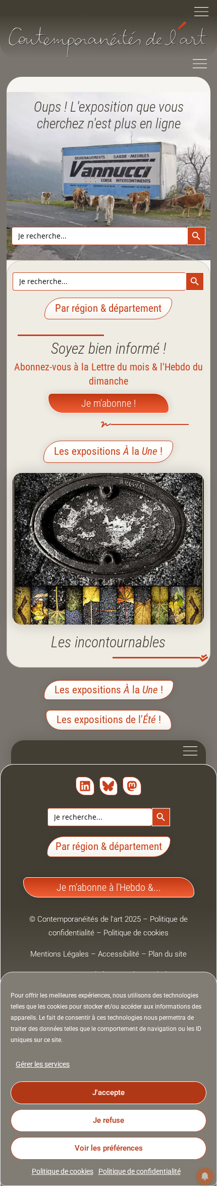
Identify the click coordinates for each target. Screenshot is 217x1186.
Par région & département (109, 846)
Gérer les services (43, 1064)
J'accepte (108, 1092)
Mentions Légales (59, 954)
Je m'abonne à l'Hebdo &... (109, 887)
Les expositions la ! (108, 451)
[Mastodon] (132, 786)
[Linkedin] (85, 786)
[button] (201, 13)
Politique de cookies (62, 1171)
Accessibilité (118, 954)
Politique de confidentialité (139, 1171)
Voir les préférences (109, 1148)
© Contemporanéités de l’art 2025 (86, 919)
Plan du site (167, 954)
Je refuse (108, 1120)
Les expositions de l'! (109, 720)
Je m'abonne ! (108, 403)
